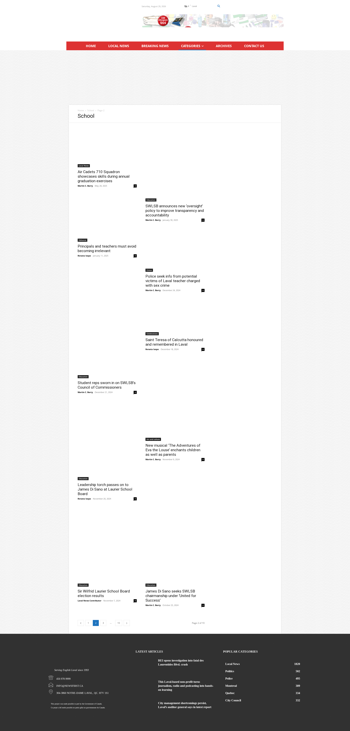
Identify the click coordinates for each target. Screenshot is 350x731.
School (90, 110)
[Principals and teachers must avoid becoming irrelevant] (107, 235)
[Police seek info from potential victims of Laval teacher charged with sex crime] (175, 250)
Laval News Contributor (89, 600)
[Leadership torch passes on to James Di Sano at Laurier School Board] (107, 441)
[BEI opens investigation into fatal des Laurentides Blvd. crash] (145, 665)
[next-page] (127, 623)
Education (151, 200)
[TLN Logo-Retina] (99, 19)
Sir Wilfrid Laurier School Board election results (104, 593)
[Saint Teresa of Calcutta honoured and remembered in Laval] (175, 317)
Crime (149, 270)
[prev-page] (81, 623)
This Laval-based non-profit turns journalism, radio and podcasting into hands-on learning (185, 686)
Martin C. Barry (85, 185)
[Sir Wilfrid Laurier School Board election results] (107, 547)
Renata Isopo (84, 255)
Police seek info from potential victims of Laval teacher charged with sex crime (172, 281)
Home (81, 110)
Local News (84, 165)
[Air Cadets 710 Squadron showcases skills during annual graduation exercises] (107, 145)
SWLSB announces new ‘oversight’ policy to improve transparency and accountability (174, 210)
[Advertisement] (175, 77)
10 (118, 623)
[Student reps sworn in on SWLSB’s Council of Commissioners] (107, 339)
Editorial (82, 240)
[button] (218, 6)
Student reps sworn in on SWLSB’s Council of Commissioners (107, 385)
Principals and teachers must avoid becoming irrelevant (107, 248)
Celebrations (152, 333)
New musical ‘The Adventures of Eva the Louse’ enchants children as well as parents (172, 450)
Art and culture (153, 439)
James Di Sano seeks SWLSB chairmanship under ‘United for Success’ (170, 595)
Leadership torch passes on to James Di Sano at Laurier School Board (105, 489)
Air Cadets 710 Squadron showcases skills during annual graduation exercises (104, 176)
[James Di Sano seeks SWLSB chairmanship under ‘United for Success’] (175, 547)
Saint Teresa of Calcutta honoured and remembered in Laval (174, 342)
